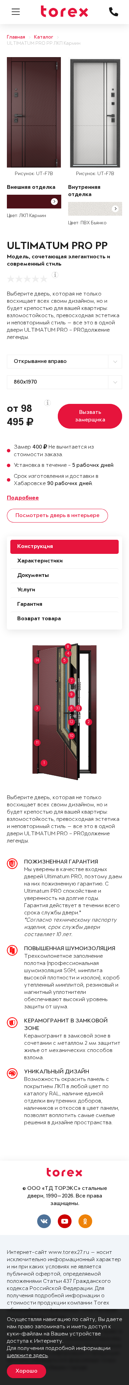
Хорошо (26, 1371)
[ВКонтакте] (44, 1221)
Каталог (43, 37)
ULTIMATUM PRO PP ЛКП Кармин (43, 43)
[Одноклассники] (85, 1221)
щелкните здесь (27, 1356)
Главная (16, 37)
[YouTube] (65, 1221)
